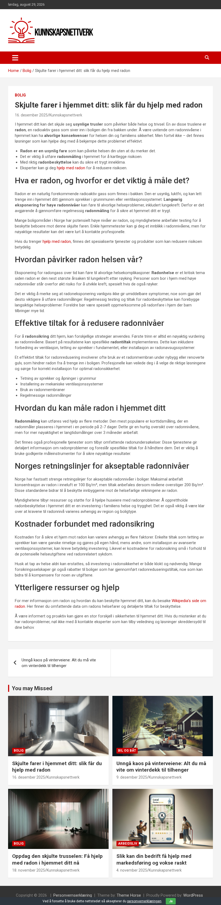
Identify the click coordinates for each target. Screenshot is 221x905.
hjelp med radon (71, 167)
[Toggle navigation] (15, 57)
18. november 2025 (28, 870)
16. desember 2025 (31, 115)
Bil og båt (127, 750)
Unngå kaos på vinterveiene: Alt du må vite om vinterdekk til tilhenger (59, 663)
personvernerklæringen (144, 901)
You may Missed (32, 688)
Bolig (20, 95)
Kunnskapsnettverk (65, 115)
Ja (170, 901)
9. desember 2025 (131, 777)
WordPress (193, 895)
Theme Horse (129, 895)
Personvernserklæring (72, 895)
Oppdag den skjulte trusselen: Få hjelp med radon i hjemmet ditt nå (57, 859)
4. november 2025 (131, 870)
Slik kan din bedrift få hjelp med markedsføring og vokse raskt (153, 859)
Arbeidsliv (127, 843)
